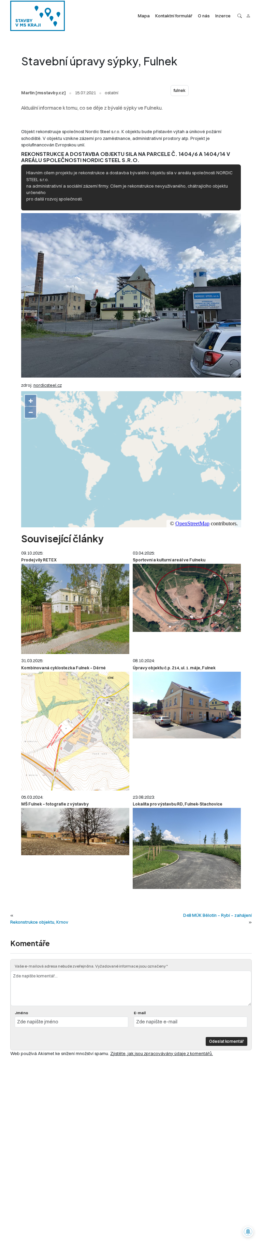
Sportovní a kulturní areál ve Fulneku (169, 559)
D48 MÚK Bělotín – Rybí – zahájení (217, 915)
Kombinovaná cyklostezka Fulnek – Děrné (63, 667)
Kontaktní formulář (173, 15)
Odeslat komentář (226, 1041)
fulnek (180, 90)
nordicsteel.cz (47, 385)
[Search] (239, 15)
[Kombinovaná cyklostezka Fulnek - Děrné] (75, 731)
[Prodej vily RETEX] (75, 609)
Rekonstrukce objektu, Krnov (39, 922)
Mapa (144, 15)
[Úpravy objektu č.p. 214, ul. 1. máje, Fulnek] (187, 705)
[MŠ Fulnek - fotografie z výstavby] (75, 831)
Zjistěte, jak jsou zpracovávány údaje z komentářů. (161, 1053)
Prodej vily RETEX (39, 559)
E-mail (140, 1012)
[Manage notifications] (248, 1231)
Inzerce (223, 15)
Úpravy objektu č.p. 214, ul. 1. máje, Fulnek (174, 667)
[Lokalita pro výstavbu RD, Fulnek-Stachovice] (187, 848)
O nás (204, 15)
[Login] (248, 15)
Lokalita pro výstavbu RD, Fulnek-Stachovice (177, 804)
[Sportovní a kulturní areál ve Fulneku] (187, 598)
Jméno (21, 1012)
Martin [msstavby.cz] (43, 92)
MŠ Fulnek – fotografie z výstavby (55, 804)
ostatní (111, 92)
